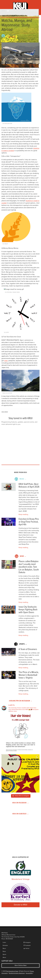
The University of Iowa (12, 971)
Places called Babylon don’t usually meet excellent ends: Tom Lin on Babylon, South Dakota (29, 567)
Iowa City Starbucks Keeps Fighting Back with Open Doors (28, 609)
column (7, 68)
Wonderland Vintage (21, 879)
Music (4, 948)
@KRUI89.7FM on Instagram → (20, 701)
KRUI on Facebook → (20, 803)
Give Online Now (20, 965)
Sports (4, 954)
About (4, 957)
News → (23, 556)
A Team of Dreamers (28, 649)
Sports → (23, 644)
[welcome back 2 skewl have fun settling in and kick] (20, 773)
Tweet (24, 41)
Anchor (27, 948)
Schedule (5, 945)
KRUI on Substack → (20, 814)
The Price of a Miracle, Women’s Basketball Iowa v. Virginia (29, 675)
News (4, 951)
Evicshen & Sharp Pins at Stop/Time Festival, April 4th (29, 521)
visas (6, 361)
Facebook (27, 945)
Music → (23, 479)
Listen (4, 942)
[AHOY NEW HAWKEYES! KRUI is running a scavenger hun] (20, 734)
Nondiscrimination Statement (17, 973)
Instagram (28, 942)
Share (17, 41)
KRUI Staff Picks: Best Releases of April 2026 (29, 486)
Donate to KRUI (20, 905)
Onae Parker (11, 37)
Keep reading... (24, 514)
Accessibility (29, 973)
